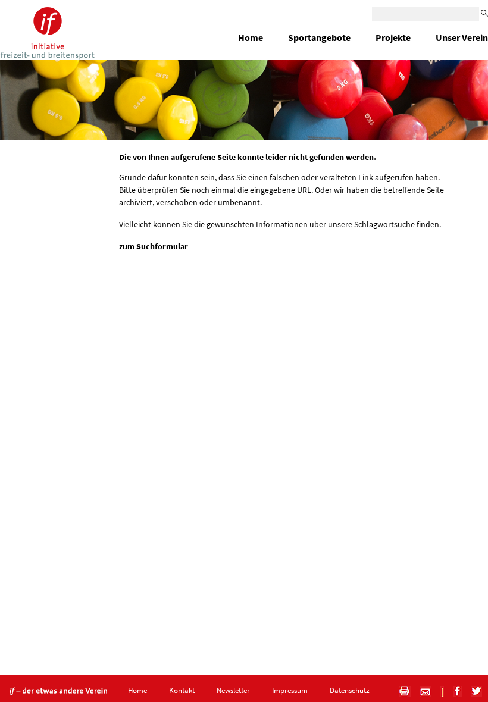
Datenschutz (350, 690)
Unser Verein (462, 37)
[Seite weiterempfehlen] (421, 690)
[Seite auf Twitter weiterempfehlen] (472, 690)
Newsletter (233, 690)
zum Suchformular (153, 246)
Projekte (393, 37)
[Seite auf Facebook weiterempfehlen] (453, 690)
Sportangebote (319, 37)
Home (250, 37)
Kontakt (182, 690)
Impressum (290, 690)
